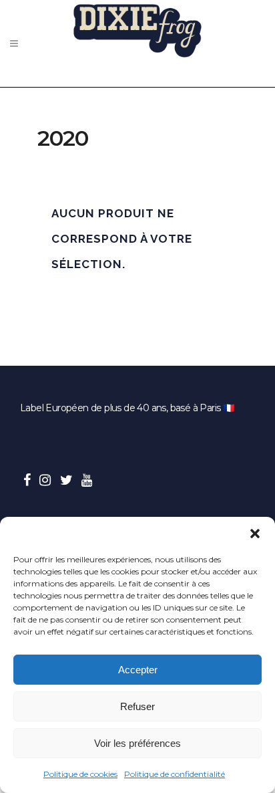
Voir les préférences (137, 743)
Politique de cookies (80, 774)
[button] (255, 533)
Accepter (138, 669)
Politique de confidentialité (174, 774)
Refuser (137, 706)
